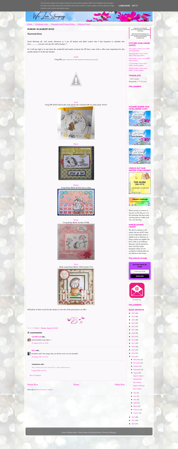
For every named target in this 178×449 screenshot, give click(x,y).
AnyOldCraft (36, 336)
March (136, 406)
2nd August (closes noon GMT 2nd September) (139, 49)
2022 (133, 326)
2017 (133, 343)
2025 (133, 316)
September (137, 369)
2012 (133, 417)
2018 (133, 340)
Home (29, 24)
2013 (133, 356)
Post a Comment (35, 375)
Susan (76, 220)
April (135, 403)
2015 (133, 350)
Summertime (137, 379)
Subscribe (140, 276)
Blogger (113, 432)
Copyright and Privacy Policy (62, 24)
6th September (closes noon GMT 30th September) (138, 54)
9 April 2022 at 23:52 (39, 370)
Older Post (120, 384)
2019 (133, 336)
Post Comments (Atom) (45, 389)
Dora (33, 350)
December (137, 359)
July (135, 393)
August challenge (139, 385)
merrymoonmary (96, 432)
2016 (133, 346)
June (135, 396)
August (136, 373)
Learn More (124, 6)
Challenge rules (41, 24)
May (135, 399)
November (137, 363)
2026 (133, 313)
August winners (138, 376)
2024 (133, 320)
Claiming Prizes (84, 24)
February (137, 409)
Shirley (76, 185)
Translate (144, 81)
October (136, 366)
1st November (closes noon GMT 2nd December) (138, 64)
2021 (133, 330)
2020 (133, 333)
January (136, 413)
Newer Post (32, 384)
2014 (133, 353)
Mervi (76, 144)
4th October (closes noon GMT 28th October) (139, 59)
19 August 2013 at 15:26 (40, 343)
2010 (133, 424)
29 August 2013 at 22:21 (40, 357)
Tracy (76, 264)
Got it (135, 6)
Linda (76, 57)
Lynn (76, 102)
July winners (137, 382)
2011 (133, 420)
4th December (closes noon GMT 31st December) (138, 69)
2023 (133, 323)
